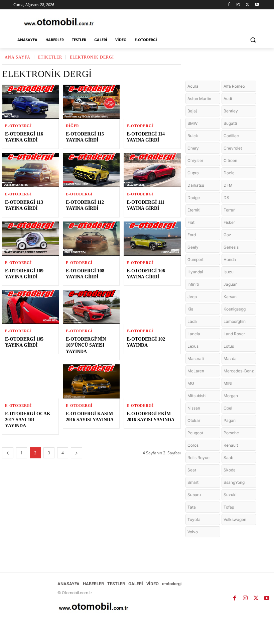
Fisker (229, 222)
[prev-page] (7, 452)
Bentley (231, 110)
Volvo (192, 531)
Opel (228, 408)
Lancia (193, 333)
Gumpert (195, 259)
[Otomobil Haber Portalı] (58, 22)
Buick (192, 135)
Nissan (193, 408)
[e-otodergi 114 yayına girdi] (152, 102)
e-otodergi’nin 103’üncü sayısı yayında (86, 345)
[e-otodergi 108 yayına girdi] (91, 238)
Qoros (192, 445)
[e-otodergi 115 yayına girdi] (91, 102)
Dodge (193, 197)
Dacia (229, 172)
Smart (192, 482)
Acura (192, 86)
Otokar (193, 420)
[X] (247, 5)
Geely (192, 247)
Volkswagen (235, 519)
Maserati (195, 358)
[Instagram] (238, 5)
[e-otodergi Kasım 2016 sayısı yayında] (91, 381)
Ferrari (230, 209)
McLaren (195, 370)
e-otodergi (18, 126)
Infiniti (193, 284)
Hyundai (195, 271)
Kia (190, 308)
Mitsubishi (197, 395)
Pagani (230, 420)
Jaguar (230, 284)
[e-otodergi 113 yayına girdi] (30, 170)
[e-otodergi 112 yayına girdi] (91, 170)
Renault (231, 445)
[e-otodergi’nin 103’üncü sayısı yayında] (91, 307)
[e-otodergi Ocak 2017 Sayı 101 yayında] (30, 381)
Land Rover (234, 333)
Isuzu (229, 271)
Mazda (230, 358)
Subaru (194, 494)
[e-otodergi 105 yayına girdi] (30, 307)
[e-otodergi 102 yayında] (152, 307)
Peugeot (195, 432)
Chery (193, 148)
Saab (228, 457)
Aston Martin (199, 98)
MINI (228, 383)
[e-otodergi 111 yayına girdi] (152, 170)
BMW (192, 123)
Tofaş (229, 507)
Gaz (227, 234)
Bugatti (230, 123)
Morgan (231, 395)
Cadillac (231, 135)
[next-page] (76, 452)
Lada (192, 321)
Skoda (230, 469)
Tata (191, 507)
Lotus (229, 346)
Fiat (190, 222)
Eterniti (193, 209)
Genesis (231, 247)
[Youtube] (257, 5)
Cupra (193, 172)
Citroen (230, 160)
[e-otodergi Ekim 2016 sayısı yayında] (152, 381)
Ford (191, 234)
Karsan (230, 296)
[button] (253, 40)
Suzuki (230, 494)
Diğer (72, 126)
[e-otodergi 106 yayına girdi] (152, 238)
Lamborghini (235, 321)
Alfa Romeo (234, 86)
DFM (228, 185)
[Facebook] (229, 5)
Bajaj (192, 110)
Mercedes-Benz (239, 370)
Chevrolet (233, 148)
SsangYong (234, 482)
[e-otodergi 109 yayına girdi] (30, 238)
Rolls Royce (198, 457)
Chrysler (195, 160)
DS (226, 197)
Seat (191, 469)
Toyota (193, 519)
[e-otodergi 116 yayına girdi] (30, 102)
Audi (228, 98)
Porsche (231, 432)
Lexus (192, 346)
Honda (230, 259)
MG (190, 383)
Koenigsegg (235, 308)
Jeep (192, 296)
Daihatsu (195, 185)
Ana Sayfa (17, 57)
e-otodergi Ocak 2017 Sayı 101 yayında (27, 419)
